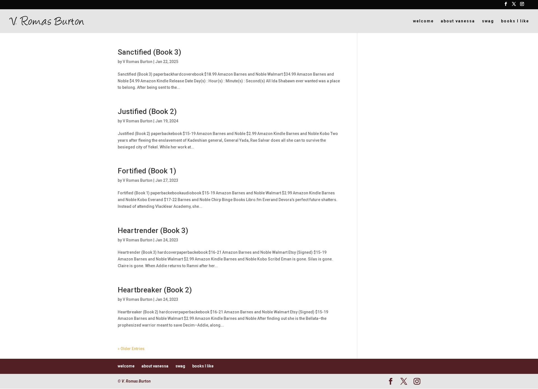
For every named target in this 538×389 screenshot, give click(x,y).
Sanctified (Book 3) (149, 52)
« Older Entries (131, 348)
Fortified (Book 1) (147, 171)
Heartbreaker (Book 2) (155, 290)
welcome (423, 21)
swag (488, 21)
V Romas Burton (137, 61)
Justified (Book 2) (147, 111)
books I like (515, 21)
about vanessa (458, 21)
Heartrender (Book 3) (153, 230)
